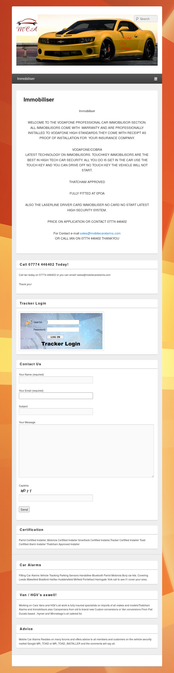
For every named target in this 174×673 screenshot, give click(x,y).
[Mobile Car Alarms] (87, 64)
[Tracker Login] (61, 349)
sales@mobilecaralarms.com (100, 233)
